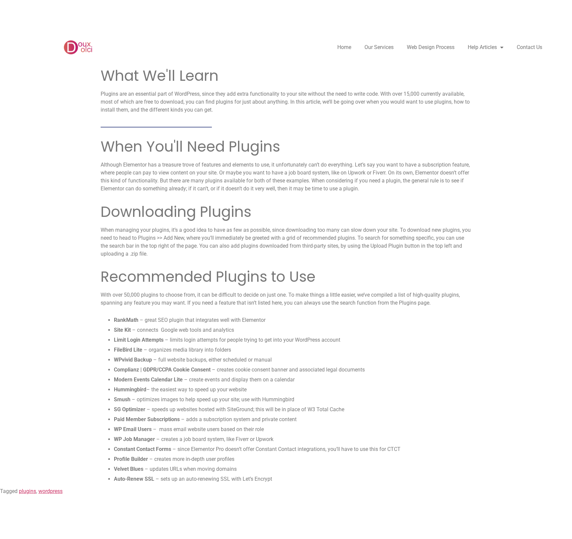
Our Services (379, 47)
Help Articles (482, 47)
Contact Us (529, 47)
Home (344, 47)
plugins (27, 491)
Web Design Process (430, 47)
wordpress (50, 491)
